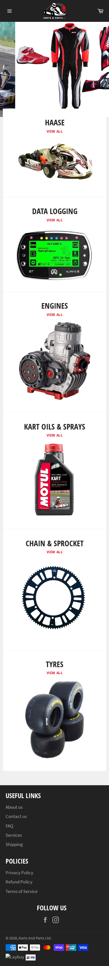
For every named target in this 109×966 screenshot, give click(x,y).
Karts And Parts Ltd (35, 938)
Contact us (16, 816)
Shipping (14, 844)
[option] (54, 69)
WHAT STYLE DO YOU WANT (74, 95)
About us (14, 807)
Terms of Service (21, 891)
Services (14, 835)
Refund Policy (19, 882)
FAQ (9, 826)
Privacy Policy (19, 872)
